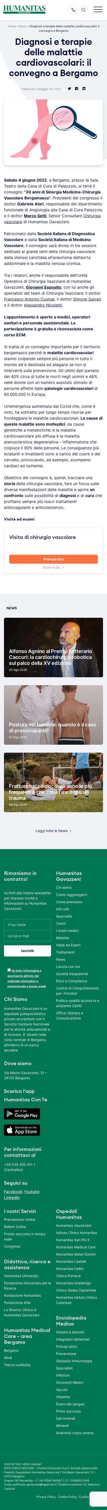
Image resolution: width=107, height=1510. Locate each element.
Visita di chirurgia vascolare (42, 537)
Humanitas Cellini (70, 1268)
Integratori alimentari (73, 1339)
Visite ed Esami (68, 945)
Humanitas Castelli (71, 1261)
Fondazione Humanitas (22, 1295)
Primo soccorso (68, 1411)
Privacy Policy (46, 1497)
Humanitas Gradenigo (73, 1283)
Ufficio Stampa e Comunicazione (69, 1015)
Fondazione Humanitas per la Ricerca (27, 1285)
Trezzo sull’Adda (17, 1365)
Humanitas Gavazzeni (73, 1225)
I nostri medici (67, 930)
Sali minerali (65, 1418)
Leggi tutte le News (51, 831)
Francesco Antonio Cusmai (29, 299)
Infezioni (63, 1375)
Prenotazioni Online (19, 1219)
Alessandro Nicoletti (43, 305)
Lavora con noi (68, 966)
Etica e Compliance (71, 981)
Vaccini (61, 1389)
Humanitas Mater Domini (76, 1254)
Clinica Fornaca (68, 1276)
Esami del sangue (70, 1404)
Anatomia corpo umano (75, 1433)
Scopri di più (51, 567)
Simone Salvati (87, 299)
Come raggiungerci (71, 895)
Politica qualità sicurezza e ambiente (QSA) (77, 1003)
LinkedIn (12, 1197)
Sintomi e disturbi (70, 1332)
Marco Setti (35, 215)
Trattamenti (65, 952)
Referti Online (15, 1227)
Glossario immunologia (74, 1361)
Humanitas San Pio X (73, 1240)
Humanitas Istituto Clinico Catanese (76, 1300)
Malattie (62, 938)
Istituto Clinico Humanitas (76, 1233)
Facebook (13, 1191)
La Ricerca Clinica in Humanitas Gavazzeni (21, 1312)
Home (12, 26)
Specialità (64, 916)
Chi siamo (64, 887)
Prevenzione (66, 1354)
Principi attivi (66, 1346)
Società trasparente (72, 974)
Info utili (62, 909)
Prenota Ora (53, 559)
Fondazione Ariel (17, 1302)
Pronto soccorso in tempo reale (25, 1236)
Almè (8, 1358)
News (23, 26)
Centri (61, 923)
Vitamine (63, 1397)
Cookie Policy (67, 1497)
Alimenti (62, 1425)
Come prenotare (69, 902)
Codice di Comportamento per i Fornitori (77, 990)
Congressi (12, 1246)
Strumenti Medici (69, 1382)
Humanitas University (21, 1276)
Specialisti (64, 1368)
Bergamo (11, 1350)
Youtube (32, 1191)
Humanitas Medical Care (76, 1247)
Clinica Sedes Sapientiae (76, 1290)
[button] (98, 10)
